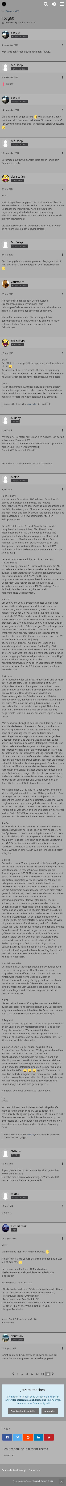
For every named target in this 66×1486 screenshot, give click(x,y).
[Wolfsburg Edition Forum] (4, 4)
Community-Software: (33, 1481)
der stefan (32, 404)
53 (37, 1373)
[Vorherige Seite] (13, 1374)
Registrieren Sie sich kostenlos (29, 1399)
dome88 (9, 22)
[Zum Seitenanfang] (61, 1481)
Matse (31, 1134)
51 (26, 1373)
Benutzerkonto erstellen (23, 1411)
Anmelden (49, 1411)
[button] (62, 4)
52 (32, 1373)
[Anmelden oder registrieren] (54, 4)
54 (42, 1373)
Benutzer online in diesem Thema (25, 1449)
